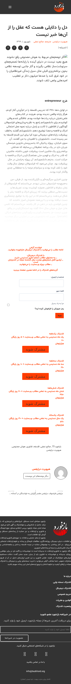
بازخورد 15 (56, 446)
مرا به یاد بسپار (58, 304)
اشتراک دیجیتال (63, 588)
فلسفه (36, 446)
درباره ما (67, 576)
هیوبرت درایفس (53, 450)
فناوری (29, 446)
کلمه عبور (60, 291)
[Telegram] (35, 654)
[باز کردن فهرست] (10, 7)
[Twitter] (46, 654)
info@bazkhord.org (35, 671)
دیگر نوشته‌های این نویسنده (36, 476)
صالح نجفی (46, 446)
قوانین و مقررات (63, 600)
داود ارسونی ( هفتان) (27, 679)
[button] (26, 48)
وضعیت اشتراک (63, 606)
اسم (69, 624)
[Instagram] (24, 654)
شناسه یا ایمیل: (57, 277)
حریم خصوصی (64, 594)
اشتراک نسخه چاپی (62, 582)
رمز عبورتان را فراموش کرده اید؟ (49, 308)
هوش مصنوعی (18, 446)
